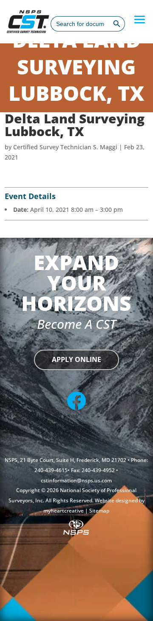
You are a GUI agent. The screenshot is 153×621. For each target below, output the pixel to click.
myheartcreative (64, 510)
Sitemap (99, 510)
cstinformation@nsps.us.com (76, 480)
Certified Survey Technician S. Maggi (65, 147)
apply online (76, 359)
